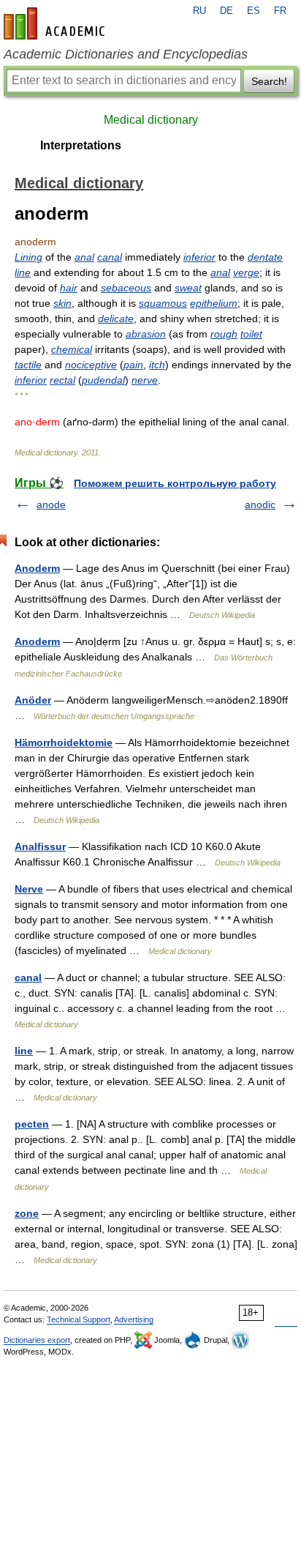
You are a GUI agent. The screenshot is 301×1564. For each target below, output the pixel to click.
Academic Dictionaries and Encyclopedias (126, 54)
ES (253, 11)
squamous (163, 303)
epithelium (213, 303)
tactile (28, 364)
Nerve (29, 889)
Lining (28, 257)
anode (51, 504)
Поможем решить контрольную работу (175, 483)
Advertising (133, 1319)
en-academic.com (56, 23)
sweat (188, 288)
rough (223, 334)
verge (246, 272)
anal (84, 257)
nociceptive (91, 364)
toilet (251, 334)
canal (109, 257)
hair (68, 288)
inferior (199, 257)
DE (226, 11)
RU (199, 11)
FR (280, 11)
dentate (265, 257)
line (23, 272)
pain (133, 364)
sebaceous (126, 288)
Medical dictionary (151, 119)
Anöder (33, 700)
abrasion (146, 334)
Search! (269, 81)
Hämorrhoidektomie (64, 742)
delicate (116, 318)
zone (27, 1213)
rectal (62, 380)
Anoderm (37, 568)
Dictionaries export (37, 1340)
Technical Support (78, 1319)
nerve (145, 380)
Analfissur (40, 846)
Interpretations (80, 145)
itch (157, 364)
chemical (71, 349)
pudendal (103, 380)
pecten (32, 1124)
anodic (260, 504)
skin (62, 303)
